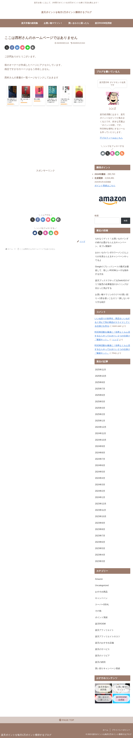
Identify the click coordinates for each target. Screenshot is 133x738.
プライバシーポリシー (121, 730)
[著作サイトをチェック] (35, 233)
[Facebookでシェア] (12, 47)
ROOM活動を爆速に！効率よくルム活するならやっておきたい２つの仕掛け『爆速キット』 (112, 336)
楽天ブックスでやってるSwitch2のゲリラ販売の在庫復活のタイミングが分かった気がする (112, 284)
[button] (33, 47)
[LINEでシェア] (27, 47)
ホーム (105, 730)
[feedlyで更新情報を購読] (51, 233)
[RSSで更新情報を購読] (56, 233)
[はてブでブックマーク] (17, 47)
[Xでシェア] (7, 47)
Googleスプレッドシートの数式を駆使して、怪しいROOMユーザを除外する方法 (112, 270)
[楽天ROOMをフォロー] (45, 233)
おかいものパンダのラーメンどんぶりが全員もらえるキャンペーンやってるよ (111, 256)
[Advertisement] (45, 139)
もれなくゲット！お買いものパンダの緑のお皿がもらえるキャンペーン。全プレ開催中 (111, 242)
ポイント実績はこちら (105, 185)
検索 (97, 215)
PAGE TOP (67, 720)
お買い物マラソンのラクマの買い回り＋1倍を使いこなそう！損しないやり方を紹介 (112, 298)
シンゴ (112, 108)
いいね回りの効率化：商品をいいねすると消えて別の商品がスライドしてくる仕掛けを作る (112, 322)
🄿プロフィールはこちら (111, 138)
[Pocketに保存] (22, 47)
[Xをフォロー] (40, 233)
